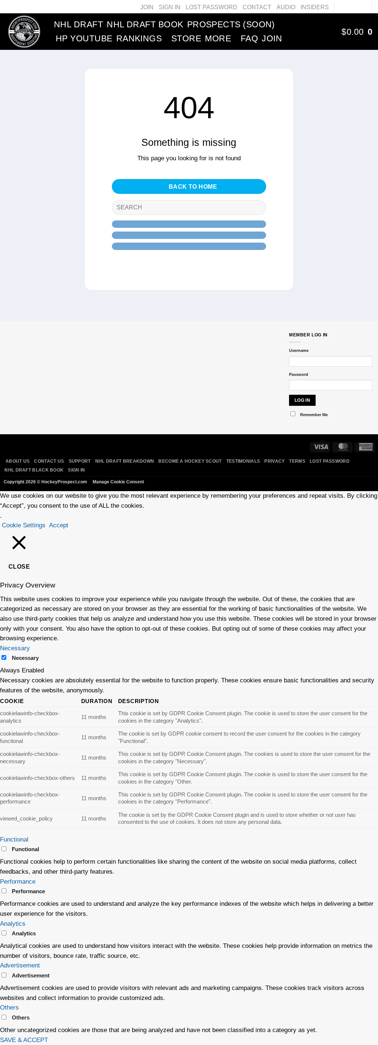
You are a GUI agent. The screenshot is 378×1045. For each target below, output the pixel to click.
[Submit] (257, 207)
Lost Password (211, 7)
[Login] (328, 32)
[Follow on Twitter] (355, 7)
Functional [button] (14, 839)
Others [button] (9, 1007)
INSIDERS (314, 7)
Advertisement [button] (20, 965)
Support (80, 461)
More (218, 38)
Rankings (139, 38)
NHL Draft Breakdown (124, 461)
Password (298, 374)
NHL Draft (78, 24)
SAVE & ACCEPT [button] (24, 1040)
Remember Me (314, 414)
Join (147, 7)
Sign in (76, 470)
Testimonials (243, 461)
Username (299, 350)
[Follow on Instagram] (348, 7)
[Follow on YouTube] (363, 7)
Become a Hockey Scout (189, 461)
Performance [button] (17, 881)
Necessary (25, 658)
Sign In (170, 7)
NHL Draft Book (145, 24)
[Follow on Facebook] (341, 7)
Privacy (274, 461)
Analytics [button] (12, 923)
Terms (297, 461)
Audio (285, 7)
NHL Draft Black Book (33, 470)
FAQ (249, 38)
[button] (356, 31)
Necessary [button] (15, 648)
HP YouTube (84, 38)
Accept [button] (58, 525)
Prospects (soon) (231, 24)
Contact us (49, 461)
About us (18, 461)
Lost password (330, 461)
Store (186, 38)
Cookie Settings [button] (23, 525)
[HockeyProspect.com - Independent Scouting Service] (24, 31)
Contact (257, 7)
